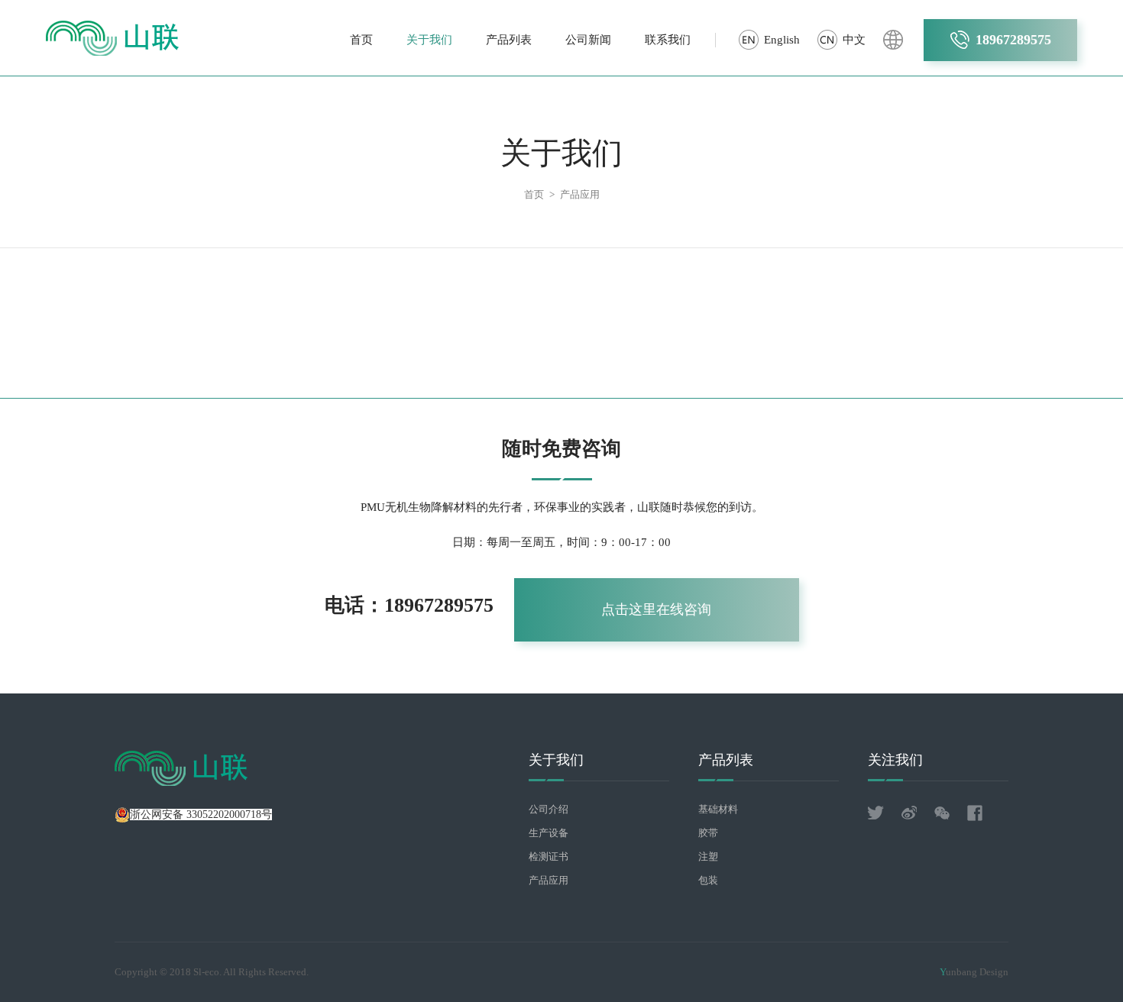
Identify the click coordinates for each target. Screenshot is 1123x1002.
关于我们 (429, 40)
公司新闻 (588, 40)
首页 (361, 40)
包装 (708, 880)
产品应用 (580, 194)
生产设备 (548, 833)
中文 (854, 40)
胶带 (708, 833)
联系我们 (668, 40)
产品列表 (509, 40)
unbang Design (974, 972)
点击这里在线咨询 (656, 609)
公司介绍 (548, 809)
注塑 (708, 856)
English (782, 40)
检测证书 (548, 856)
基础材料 (718, 809)
